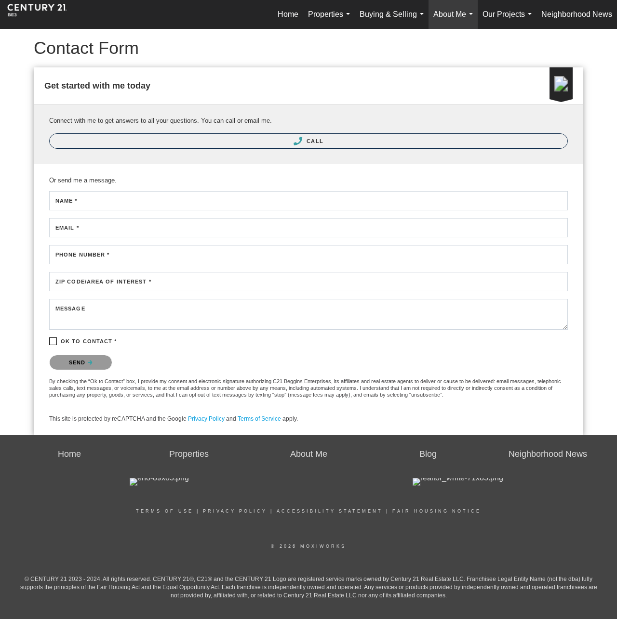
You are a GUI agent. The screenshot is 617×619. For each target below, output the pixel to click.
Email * (67, 228)
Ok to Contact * (89, 341)
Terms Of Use (164, 511)
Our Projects (509, 19)
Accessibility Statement (330, 511)
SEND (78, 362)
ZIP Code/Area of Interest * (103, 281)
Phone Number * (82, 255)
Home (288, 14)
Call (314, 141)
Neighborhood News (576, 14)
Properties (331, 19)
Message (70, 308)
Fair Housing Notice (436, 511)
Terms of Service (259, 418)
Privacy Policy (206, 418)
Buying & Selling (394, 19)
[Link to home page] (42, 14)
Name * (66, 201)
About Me (455, 19)
